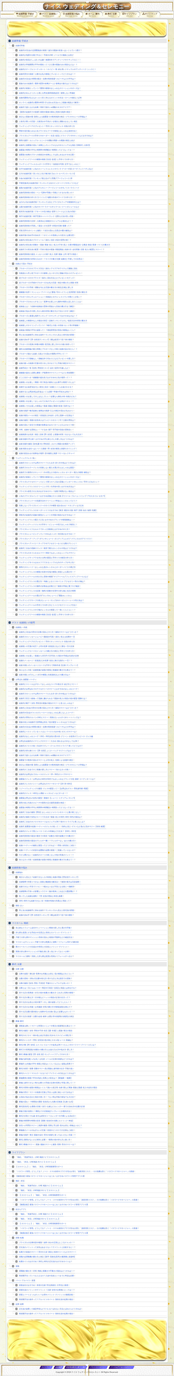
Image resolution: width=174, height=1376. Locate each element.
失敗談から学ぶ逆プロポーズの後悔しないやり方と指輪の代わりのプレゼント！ (51, 273)
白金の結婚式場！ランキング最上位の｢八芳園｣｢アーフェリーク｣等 (45, 178)
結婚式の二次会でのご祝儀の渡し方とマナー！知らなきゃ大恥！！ (45, 770)
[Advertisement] (87, 29)
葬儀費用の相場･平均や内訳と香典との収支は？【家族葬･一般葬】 (45, 1078)
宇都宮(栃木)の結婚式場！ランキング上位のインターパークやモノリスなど (48, 183)
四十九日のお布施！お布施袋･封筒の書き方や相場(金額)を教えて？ (45, 1007)
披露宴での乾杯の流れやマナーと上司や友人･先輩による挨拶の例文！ (47, 760)
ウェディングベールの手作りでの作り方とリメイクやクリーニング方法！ (48, 605)
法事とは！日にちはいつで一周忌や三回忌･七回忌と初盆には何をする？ (48, 988)
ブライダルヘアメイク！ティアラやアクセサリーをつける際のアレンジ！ (48, 543)
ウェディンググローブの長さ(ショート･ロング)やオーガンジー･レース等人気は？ (51, 600)
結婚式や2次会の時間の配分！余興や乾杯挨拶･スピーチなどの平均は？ (47, 79)
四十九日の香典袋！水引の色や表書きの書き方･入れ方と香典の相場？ (47, 993)
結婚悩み (19, 872)
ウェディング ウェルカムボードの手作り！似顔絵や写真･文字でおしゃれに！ (50, 164)
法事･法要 (20, 969)
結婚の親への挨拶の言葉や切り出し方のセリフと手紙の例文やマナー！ (47, 363)
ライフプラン (18, 1152)
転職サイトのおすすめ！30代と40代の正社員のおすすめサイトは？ (45, 1261)
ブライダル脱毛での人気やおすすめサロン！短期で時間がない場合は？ (47, 491)
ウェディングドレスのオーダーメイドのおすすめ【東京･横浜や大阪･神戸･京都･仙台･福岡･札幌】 (58, 510)
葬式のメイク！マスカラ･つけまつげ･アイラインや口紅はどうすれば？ (47, 1073)
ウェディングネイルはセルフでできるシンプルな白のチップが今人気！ (47, 562)
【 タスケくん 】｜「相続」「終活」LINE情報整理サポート (39, 1167)
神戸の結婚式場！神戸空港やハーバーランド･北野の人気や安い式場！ (47, 216)
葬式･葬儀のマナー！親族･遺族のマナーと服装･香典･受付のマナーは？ (47, 1144)
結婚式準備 (20, 46)
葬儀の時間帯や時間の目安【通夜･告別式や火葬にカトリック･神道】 (46, 1121)
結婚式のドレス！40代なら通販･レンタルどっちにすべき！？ (43, 793)
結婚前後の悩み (19, 867)
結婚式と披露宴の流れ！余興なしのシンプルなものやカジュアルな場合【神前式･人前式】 (55, 145)
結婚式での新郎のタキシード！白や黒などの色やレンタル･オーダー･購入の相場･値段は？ (55, 472)
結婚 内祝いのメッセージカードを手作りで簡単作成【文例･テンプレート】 (49, 665)
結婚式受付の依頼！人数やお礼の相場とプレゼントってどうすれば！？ (47, 74)
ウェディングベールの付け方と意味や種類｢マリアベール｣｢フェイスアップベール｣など (53, 577)
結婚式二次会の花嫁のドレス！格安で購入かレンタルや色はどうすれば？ (48, 548)
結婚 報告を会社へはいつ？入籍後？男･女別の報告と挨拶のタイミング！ (48, 449)
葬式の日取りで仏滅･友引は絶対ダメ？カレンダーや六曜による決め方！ (48, 1116)
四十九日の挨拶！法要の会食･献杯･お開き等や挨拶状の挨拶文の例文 (46, 1016)
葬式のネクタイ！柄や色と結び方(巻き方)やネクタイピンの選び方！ (46, 1035)
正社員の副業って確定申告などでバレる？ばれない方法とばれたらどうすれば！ (51, 1309)
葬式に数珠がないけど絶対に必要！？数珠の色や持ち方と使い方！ (45, 1140)
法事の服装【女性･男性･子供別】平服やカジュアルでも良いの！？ (45, 983)
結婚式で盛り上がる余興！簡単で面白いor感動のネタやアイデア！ (45, 107)
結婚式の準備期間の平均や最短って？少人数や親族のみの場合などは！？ (48, 65)
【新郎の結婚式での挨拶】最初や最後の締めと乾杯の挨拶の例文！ (45, 112)
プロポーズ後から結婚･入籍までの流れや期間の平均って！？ (43, 354)
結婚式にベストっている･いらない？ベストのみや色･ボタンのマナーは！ (48, 732)
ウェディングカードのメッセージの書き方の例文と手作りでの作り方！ (47, 651)
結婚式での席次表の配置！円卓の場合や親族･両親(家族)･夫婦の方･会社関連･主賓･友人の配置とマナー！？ (61, 249)
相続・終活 (20, 1181)
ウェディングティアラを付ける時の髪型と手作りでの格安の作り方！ (46, 558)
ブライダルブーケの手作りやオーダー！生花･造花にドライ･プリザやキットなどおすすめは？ (56, 136)
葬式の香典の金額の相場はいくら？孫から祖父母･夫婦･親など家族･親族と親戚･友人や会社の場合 (58, 1087)
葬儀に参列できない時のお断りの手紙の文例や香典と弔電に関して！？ (47, 1083)
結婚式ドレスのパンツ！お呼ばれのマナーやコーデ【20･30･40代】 (46, 784)
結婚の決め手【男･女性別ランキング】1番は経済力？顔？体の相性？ (46, 340)
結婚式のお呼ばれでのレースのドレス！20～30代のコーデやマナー (45, 774)
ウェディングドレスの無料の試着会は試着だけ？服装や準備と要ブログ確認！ (50, 586)
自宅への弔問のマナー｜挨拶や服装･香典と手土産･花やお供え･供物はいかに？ (50, 1125)
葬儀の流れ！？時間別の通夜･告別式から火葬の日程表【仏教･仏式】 (46, 1102)
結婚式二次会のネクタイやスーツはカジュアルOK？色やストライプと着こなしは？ (52, 822)
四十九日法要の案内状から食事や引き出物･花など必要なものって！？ (47, 1012)
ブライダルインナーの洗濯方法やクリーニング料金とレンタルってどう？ (48, 501)
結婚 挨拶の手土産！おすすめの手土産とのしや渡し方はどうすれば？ (46, 439)
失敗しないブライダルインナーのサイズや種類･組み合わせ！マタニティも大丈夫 (51, 506)
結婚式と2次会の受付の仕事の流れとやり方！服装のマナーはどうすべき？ (48, 632)
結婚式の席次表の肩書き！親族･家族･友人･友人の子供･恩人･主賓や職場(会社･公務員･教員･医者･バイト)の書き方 (64, 245)
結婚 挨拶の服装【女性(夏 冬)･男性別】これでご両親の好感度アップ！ (47, 444)
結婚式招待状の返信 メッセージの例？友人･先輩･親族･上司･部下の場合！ (48, 254)
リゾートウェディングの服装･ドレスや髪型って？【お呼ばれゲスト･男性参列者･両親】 (54, 789)
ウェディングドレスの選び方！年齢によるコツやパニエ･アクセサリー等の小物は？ (52, 581)
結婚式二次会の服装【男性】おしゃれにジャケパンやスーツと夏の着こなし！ (50, 812)
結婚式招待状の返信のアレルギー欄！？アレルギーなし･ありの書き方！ (48, 841)
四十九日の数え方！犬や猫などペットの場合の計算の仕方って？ (44, 997)
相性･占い (20, 906)
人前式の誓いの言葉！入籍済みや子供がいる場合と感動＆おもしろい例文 (48, 121)
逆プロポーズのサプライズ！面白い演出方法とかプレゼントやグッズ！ (47, 278)
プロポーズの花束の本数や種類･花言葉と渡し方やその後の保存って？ (47, 344)
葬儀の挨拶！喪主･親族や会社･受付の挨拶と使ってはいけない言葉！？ (47, 1135)
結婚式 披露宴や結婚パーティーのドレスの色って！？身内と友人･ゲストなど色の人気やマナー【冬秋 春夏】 (62, 826)
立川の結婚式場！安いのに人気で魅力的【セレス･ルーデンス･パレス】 (47, 174)
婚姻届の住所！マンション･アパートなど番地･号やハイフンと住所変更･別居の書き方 (53, 292)
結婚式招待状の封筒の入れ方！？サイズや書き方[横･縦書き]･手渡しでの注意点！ (51, 259)
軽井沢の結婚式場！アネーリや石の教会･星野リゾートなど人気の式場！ (48, 212)
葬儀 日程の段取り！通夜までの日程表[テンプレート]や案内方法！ (45, 1111)
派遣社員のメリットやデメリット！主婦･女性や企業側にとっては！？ (47, 1290)
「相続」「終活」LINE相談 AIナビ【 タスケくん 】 (36, 1162)
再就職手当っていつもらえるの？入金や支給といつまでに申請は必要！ (47, 1276)
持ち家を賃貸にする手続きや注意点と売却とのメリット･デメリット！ (43, 933)
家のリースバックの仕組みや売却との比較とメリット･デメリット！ (43, 947)
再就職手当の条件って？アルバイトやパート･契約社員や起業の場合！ (47, 1299)
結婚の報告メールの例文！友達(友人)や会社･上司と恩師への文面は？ (46, 415)
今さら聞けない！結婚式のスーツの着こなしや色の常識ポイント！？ (46, 855)
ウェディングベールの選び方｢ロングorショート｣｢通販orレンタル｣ (45, 596)
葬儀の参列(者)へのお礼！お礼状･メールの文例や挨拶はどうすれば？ (46, 1059)
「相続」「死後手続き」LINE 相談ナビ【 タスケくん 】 (38, 1157)
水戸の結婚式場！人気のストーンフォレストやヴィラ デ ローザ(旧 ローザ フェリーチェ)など (56, 169)
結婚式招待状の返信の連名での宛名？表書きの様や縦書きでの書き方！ (47, 836)
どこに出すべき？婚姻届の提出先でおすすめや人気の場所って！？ (45, 377)
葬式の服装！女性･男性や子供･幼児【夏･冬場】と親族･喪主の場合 (45, 1031)
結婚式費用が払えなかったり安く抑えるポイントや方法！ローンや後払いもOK (50, 98)
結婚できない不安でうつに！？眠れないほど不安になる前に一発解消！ (47, 887)
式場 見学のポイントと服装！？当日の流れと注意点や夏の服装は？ (46, 230)
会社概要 (58, 1367)
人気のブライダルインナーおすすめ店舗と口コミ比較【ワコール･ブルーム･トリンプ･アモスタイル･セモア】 (62, 496)
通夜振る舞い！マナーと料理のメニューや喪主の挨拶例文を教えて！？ (47, 1026)
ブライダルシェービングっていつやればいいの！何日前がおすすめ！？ (47, 534)
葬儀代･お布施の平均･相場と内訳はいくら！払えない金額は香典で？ (46, 1064)
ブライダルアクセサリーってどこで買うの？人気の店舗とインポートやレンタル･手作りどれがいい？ (59, 482)
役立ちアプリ (21, 1209)
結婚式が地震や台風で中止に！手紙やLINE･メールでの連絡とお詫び (46, 55)
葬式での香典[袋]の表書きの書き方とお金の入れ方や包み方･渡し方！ (46, 1050)
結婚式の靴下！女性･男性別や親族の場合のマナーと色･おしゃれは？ (46, 703)
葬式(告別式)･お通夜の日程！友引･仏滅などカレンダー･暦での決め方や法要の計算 (52, 1106)
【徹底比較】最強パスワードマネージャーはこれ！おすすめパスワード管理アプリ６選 (50, 1176)
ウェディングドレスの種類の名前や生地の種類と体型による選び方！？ (47, 572)
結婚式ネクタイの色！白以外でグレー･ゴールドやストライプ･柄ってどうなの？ (51, 746)
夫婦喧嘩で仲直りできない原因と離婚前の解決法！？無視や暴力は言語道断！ (50, 882)
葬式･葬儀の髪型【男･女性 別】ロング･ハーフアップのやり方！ (44, 1054)
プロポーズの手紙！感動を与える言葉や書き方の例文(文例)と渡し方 (46, 287)
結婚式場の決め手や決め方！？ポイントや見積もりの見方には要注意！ (47, 235)
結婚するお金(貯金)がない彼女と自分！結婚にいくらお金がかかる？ (46, 387)
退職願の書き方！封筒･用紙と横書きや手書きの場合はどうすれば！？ (47, 1271)
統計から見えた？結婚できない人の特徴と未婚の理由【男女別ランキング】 (49, 877)
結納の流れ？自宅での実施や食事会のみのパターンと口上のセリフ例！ (47, 425)
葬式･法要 (17, 964)
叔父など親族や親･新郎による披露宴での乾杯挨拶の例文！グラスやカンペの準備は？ (53, 117)
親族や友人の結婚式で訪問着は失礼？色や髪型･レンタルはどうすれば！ (48, 722)
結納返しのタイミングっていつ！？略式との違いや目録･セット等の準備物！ (49, 325)
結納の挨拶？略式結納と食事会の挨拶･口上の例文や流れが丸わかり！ (47, 411)
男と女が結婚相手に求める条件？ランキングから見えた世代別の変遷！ (47, 335)
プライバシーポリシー (98, 1367)
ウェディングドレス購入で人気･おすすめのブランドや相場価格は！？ (47, 520)
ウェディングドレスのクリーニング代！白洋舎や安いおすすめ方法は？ (47, 487)
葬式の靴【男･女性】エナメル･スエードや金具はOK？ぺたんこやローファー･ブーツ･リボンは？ (57, 1045)
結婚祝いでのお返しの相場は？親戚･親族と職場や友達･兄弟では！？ (46, 406)
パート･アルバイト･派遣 (25, 1280)
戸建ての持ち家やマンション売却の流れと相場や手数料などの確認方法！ (45, 937)
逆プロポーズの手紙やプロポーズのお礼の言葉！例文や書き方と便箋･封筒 (48, 283)
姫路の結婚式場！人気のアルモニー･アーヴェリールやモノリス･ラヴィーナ (49, 188)
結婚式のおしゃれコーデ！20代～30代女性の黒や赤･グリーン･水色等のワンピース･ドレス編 (56, 736)
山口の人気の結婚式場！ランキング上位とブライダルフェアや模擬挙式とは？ (50, 202)
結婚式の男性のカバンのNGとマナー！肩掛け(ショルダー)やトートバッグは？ (50, 717)
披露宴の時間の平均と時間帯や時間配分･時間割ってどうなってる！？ (47, 150)
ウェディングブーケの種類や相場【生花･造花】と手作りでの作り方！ (47, 159)
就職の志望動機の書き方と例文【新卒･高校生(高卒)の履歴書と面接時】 (47, 1257)
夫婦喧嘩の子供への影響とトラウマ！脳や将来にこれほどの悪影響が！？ (48, 891)
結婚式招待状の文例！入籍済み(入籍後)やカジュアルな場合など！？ (46, 221)
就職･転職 (20, 1238)
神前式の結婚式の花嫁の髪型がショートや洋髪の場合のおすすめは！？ (47, 515)
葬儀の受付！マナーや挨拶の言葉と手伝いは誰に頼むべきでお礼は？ (46, 1092)
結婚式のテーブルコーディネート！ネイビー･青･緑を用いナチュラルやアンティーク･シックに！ (57, 69)
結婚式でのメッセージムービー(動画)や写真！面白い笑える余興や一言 (47, 637)
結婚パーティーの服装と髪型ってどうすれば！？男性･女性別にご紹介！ (48, 845)
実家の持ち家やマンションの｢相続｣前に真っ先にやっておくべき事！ (43, 951)
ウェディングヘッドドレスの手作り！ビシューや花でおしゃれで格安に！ (48, 524)
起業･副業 (20, 1304)
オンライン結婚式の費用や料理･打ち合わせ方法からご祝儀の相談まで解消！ (49, 102)
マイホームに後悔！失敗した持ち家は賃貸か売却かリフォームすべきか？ (45, 956)
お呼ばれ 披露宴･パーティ (26, 679)
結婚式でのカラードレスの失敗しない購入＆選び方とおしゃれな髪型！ (47, 468)
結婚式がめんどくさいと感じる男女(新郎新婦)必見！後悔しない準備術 (47, 93)
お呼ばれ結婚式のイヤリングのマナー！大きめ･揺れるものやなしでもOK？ (49, 741)
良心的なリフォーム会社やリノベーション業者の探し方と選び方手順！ (44, 928)
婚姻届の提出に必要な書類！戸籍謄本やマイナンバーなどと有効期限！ (47, 373)
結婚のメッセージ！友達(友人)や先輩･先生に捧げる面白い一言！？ (45, 660)
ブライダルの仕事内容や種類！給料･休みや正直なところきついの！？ (47, 1242)
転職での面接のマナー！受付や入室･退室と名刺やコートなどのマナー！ (48, 1252)
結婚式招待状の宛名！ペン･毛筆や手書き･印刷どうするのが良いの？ (46, 193)
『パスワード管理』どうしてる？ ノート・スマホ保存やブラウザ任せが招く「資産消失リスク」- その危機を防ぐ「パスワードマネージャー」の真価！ (76, 1171)
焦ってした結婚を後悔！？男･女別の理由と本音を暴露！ (41, 896)
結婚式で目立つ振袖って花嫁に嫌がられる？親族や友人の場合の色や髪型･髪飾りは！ (53, 698)
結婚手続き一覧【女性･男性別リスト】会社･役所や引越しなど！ (44, 368)
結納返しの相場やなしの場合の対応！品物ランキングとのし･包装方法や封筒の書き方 (53, 321)
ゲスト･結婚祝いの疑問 (23, 622)
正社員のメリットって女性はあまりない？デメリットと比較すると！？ (47, 1247)
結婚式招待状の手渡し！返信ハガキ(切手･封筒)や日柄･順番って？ (45, 226)
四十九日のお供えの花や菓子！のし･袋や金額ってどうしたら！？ (45, 1002)
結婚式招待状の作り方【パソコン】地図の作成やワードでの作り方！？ (47, 197)
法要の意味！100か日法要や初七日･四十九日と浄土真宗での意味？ (45, 978)
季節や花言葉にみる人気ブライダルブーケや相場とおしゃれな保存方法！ (48, 131)
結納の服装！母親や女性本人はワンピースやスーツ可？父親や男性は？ (47, 420)
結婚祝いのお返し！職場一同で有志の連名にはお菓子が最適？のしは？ (47, 382)
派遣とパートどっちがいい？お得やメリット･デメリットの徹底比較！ (47, 1295)
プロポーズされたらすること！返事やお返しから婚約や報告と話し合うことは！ (51, 302)
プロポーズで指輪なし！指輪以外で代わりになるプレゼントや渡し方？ (47, 359)
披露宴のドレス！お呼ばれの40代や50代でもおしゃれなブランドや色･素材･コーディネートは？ (57, 779)
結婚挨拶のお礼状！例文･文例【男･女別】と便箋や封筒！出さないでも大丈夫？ (51, 434)
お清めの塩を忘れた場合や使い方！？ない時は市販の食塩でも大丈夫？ (47, 1097)
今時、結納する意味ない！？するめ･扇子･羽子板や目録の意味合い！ (46, 430)
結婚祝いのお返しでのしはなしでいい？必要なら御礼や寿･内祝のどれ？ (48, 396)
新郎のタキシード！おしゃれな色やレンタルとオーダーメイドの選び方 (47, 567)
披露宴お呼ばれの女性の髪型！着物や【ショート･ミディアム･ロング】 (47, 798)
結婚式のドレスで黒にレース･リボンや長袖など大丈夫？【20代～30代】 (48, 831)
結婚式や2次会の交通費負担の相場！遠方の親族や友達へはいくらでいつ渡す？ (50, 50)
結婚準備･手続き (20, 41)
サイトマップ (46, 1367)
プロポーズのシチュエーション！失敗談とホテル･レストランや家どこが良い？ (50, 297)
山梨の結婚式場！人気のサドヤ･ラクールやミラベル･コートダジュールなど (49, 207)
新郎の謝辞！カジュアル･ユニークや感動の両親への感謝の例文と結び (47, 140)
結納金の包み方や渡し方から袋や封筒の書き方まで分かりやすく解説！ (47, 311)
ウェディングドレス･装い (26, 458)
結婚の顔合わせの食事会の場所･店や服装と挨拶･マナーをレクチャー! (46, 453)
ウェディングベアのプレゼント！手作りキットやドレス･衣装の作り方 (47, 126)
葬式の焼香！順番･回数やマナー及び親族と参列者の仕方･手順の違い (46, 1069)
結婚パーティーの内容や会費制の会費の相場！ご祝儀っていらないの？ (47, 850)
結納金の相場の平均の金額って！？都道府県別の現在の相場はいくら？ (47, 330)
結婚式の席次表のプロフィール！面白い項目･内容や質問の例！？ (45, 240)
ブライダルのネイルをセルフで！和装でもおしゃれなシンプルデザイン (47, 553)
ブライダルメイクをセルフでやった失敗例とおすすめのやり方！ (44, 529)
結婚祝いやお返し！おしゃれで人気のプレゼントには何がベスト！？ (46, 401)
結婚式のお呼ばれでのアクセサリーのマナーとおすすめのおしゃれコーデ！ (49, 689)
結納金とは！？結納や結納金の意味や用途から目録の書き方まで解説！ (47, 306)
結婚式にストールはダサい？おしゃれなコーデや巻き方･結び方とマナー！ (48, 684)
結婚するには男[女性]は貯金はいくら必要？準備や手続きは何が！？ (46, 392)
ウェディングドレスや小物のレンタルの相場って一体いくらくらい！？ (47, 610)
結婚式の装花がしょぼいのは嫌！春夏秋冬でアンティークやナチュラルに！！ (50, 60)
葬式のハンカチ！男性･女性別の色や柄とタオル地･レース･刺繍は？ (46, 1040)
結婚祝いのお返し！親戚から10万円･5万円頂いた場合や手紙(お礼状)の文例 (49, 656)
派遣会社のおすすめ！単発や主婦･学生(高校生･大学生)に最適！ (44, 1285)
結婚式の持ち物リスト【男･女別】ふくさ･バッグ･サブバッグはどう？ (47, 751)
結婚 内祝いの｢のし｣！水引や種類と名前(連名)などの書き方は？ (44, 675)
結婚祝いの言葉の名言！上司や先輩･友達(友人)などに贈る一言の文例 (46, 646)
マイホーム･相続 (20, 923)
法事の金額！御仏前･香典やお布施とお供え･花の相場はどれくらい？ (46, 974)
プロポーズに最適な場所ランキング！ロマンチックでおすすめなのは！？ (48, 316)
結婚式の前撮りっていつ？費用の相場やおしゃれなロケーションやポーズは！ (50, 88)
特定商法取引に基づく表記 (76, 1367)
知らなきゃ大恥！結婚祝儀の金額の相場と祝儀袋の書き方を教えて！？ (47, 670)
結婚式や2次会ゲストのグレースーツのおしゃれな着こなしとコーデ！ (47, 713)
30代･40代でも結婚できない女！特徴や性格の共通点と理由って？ (45, 901)
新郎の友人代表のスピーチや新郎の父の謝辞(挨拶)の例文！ (42, 803)
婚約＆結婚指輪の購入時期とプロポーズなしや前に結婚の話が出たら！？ (48, 349)
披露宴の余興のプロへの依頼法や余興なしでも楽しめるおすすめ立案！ (47, 155)
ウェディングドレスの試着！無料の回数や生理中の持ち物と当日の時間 (47, 591)
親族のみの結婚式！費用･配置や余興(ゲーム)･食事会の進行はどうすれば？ (49, 84)
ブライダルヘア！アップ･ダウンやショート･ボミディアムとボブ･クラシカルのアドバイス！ (56, 539)
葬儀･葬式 (20, 1021)
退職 (17, 1266)
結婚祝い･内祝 (21, 627)
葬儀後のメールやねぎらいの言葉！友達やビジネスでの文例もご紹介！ (47, 1130)
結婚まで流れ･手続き (24, 264)
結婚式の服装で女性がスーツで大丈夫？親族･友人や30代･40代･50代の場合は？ (50, 817)
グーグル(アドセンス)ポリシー (121, 1367)
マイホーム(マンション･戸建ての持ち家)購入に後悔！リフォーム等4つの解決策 (47, 942)
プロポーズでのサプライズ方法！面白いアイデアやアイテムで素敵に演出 (48, 268)
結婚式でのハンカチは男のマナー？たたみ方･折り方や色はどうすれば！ (48, 463)
